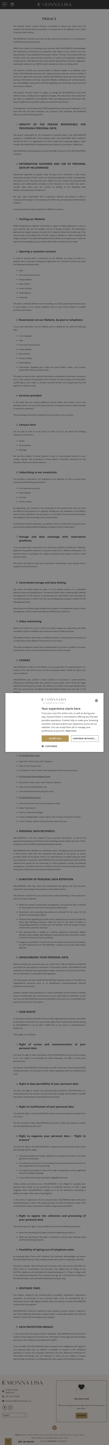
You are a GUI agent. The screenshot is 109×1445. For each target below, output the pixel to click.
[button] (49, 746)
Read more (71, 730)
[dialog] (54, 722)
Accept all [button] (55, 738)
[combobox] (96, 700)
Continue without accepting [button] (86, 738)
